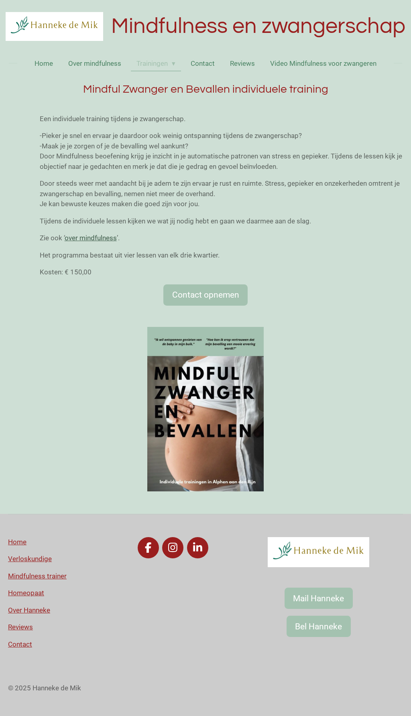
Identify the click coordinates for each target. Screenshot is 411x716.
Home (17, 542)
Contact (20, 644)
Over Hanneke (29, 610)
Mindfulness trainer (37, 576)
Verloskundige (30, 559)
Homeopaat (26, 593)
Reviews (20, 627)
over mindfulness (91, 238)
